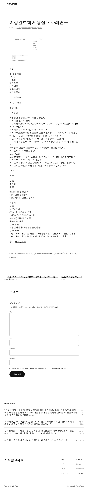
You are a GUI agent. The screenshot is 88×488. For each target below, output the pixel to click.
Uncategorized (37, 28)
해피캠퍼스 (20, 241)
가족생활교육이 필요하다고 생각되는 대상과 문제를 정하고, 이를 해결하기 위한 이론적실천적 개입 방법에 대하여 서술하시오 (39, 423)
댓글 (11, 312)
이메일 (12, 349)
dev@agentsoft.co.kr (23, 28)
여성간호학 (59, 253)
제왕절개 (14, 258)
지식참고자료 (10, 3)
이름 (11, 339)
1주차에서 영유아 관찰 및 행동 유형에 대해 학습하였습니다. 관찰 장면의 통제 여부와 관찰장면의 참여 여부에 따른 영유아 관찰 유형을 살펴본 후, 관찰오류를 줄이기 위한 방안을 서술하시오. (40, 412)
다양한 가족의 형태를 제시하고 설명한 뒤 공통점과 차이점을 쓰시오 (36, 440)
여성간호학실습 (71, 253)
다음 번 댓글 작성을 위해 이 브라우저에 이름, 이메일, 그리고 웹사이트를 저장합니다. (39, 368)
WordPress (80, 486)
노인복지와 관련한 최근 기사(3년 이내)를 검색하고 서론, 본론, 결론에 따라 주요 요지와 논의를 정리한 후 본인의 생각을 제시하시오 (39, 432)
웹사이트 (12, 358)
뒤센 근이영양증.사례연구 (43, 253)
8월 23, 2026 (82, 412)
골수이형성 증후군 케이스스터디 (21, 253)
